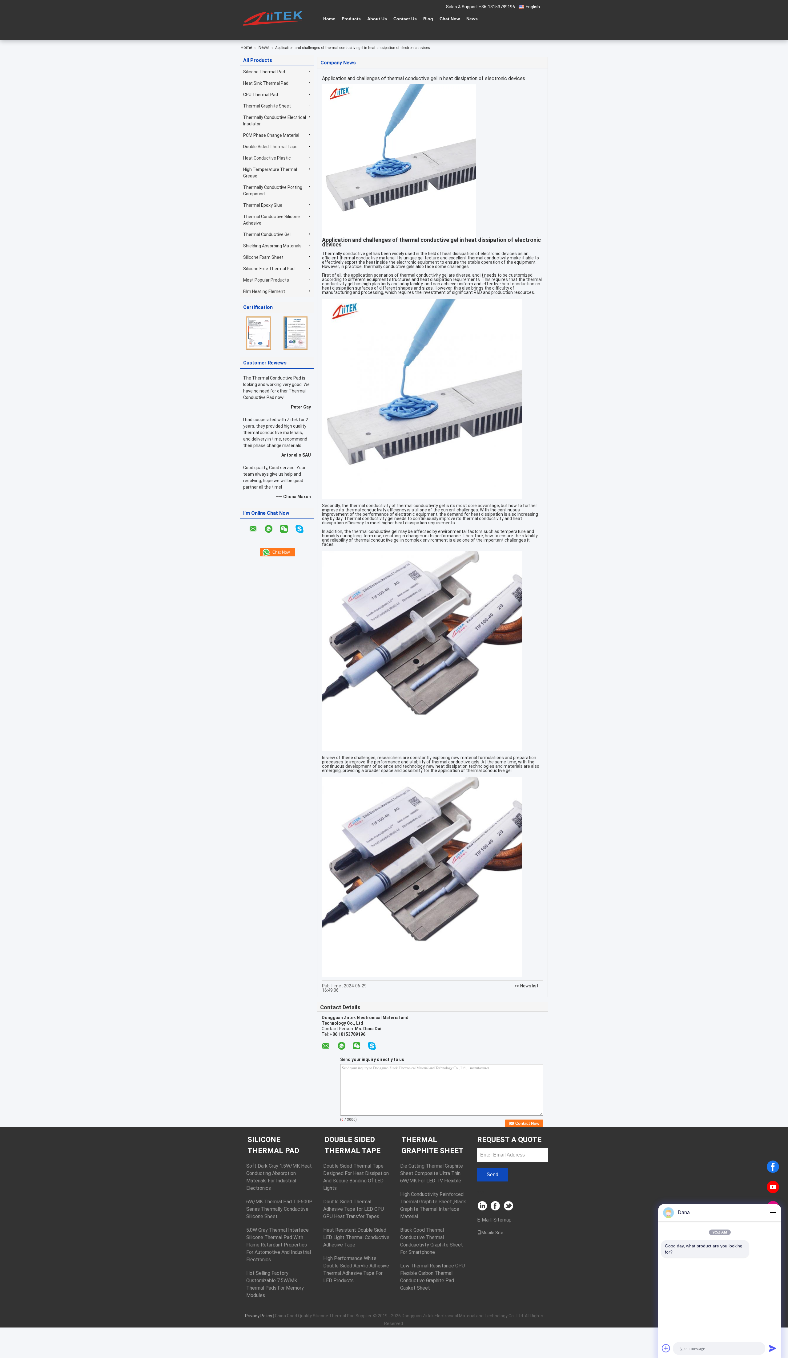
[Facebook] (773, 1167)
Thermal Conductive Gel (267, 234)
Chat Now (450, 19)
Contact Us (405, 18)
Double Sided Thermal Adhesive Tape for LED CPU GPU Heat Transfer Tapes (353, 1209)
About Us (377, 18)
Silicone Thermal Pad (264, 71)
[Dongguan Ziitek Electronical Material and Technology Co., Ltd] (274, 18)
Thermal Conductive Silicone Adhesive (271, 220)
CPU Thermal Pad (260, 94)
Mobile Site (492, 1232)
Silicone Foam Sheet (263, 257)
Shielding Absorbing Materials (272, 245)
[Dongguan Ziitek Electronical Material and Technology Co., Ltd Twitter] (509, 1206)
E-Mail (484, 1220)
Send (492, 1174)
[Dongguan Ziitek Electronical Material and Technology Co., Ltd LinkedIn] (482, 1206)
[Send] (773, 1348)
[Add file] (666, 1348)
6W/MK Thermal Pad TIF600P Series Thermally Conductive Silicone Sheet (279, 1209)
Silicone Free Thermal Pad (269, 268)
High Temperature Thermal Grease (270, 172)
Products (351, 18)
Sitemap (502, 1220)
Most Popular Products (266, 280)
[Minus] (772, 1212)
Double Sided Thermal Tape (270, 146)
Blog (428, 18)
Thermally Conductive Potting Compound (272, 190)
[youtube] (773, 1187)
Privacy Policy (258, 1315)
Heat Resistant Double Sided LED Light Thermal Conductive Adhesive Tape (356, 1237)
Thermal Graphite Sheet (267, 106)
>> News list (526, 985)
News (472, 18)
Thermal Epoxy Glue (262, 205)
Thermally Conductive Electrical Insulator (274, 120)
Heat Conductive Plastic (267, 158)
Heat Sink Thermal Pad (265, 83)
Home (329, 18)
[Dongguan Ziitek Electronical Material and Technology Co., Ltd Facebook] (495, 1206)
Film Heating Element (264, 291)
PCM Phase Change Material (271, 135)
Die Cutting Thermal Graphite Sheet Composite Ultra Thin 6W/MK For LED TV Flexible (431, 1173)
